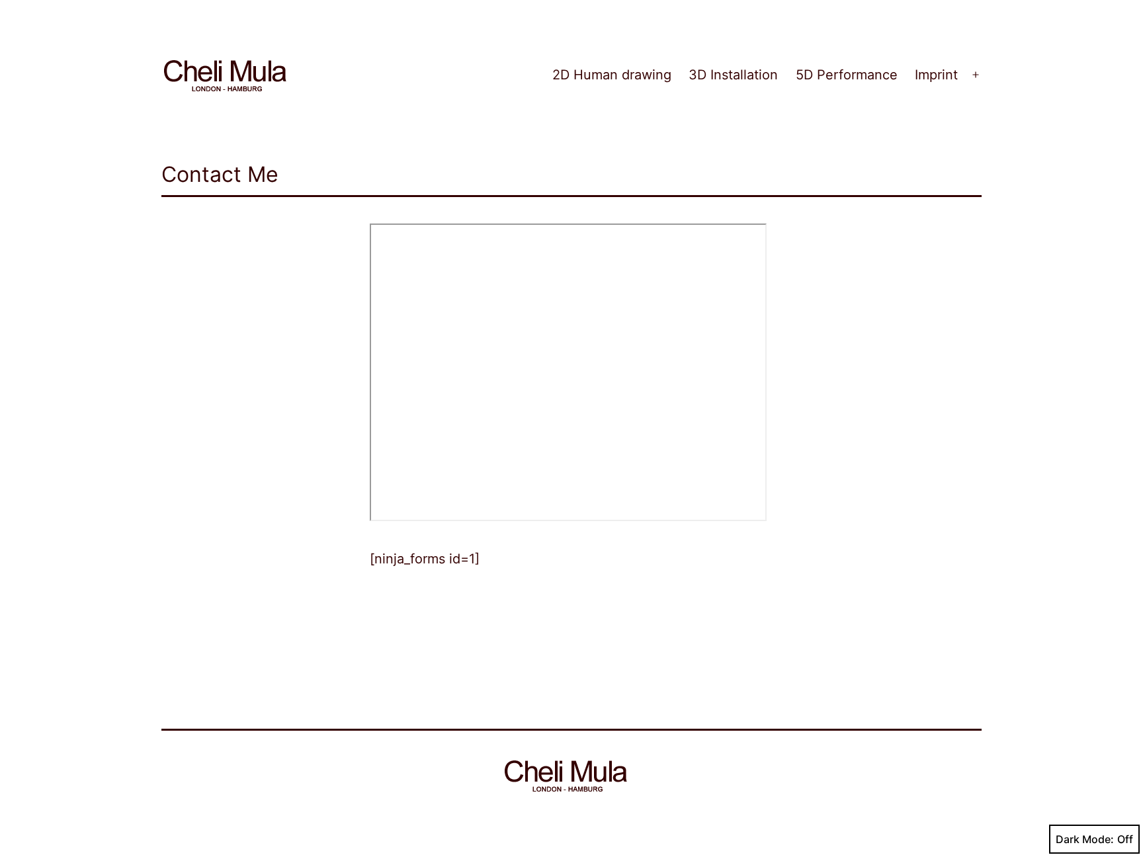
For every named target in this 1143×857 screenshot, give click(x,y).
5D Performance (847, 75)
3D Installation (733, 75)
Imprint (936, 75)
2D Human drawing (611, 75)
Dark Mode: (1085, 839)
